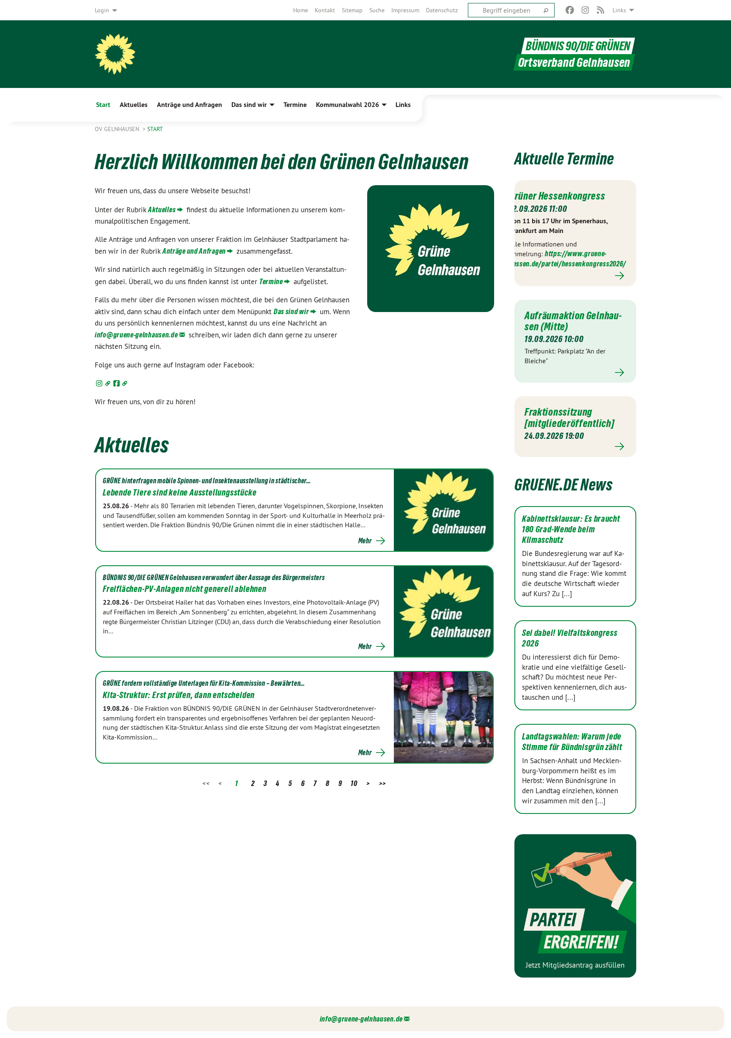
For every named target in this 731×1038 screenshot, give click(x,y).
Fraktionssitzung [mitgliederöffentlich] (569, 417)
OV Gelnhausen (118, 129)
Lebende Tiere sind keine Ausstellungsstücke (179, 493)
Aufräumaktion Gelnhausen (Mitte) (573, 320)
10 (354, 783)
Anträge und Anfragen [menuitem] (189, 104)
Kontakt (325, 10)
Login (102, 10)
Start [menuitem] (103, 104)
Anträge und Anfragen (194, 250)
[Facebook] (570, 10)
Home (300, 10)
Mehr (365, 540)
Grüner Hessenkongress (557, 196)
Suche (377, 10)
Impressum (405, 10)
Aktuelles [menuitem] (134, 104)
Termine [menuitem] (295, 104)
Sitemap (352, 10)
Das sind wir (291, 311)
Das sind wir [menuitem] (249, 104)
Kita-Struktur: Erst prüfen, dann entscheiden (179, 695)
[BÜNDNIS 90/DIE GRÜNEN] (115, 54)
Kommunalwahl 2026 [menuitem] (347, 104)
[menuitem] (300, 10)
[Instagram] (585, 10)
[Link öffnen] (103, 383)
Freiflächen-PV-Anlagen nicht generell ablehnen (185, 589)
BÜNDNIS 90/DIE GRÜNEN (578, 46)
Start (155, 129)
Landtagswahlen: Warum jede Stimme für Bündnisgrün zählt (572, 741)
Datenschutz (442, 10)
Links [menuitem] (619, 10)
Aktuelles (162, 209)
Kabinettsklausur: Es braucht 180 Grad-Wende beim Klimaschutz (571, 529)
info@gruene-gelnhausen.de (136, 334)
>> (382, 783)
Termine (271, 281)
